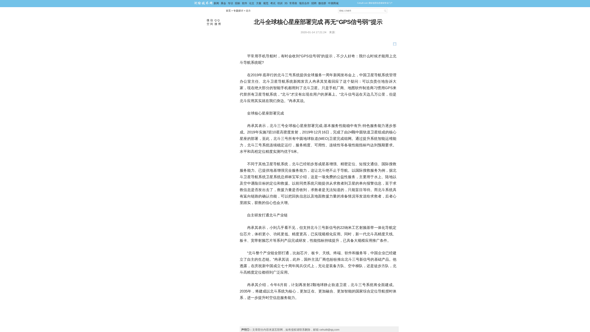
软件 (244, 3)
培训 (280, 3)
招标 (237, 3)
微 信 (209, 20)
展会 (223, 3)
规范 (265, 3)
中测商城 (333, 3)
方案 (258, 3)
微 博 (217, 24)
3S (285, 3)
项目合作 (304, 3)
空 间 (209, 24)
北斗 (248, 10)
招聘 (314, 3)
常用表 (293, 3)
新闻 (216, 3)
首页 (228, 10)
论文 (251, 3)
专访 (230, 3)
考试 (272, 3)
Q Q (217, 20)
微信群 (322, 3)
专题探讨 (238, 10)
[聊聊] (395, 44)
